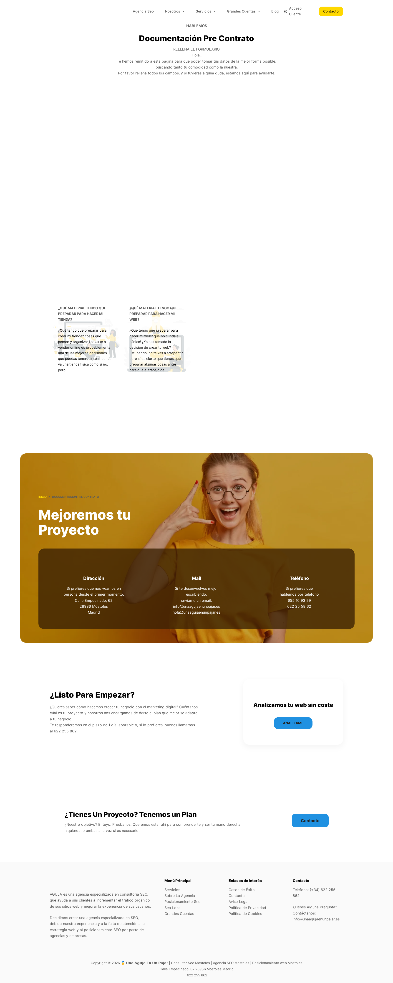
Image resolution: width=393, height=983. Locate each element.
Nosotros (172, 11)
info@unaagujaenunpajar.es (316, 919)
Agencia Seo (143, 11)
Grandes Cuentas (241, 11)
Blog (275, 11)
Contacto (331, 11)
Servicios (203, 11)
